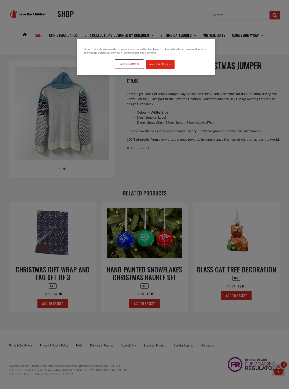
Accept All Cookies (160, 64)
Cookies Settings (129, 64)
